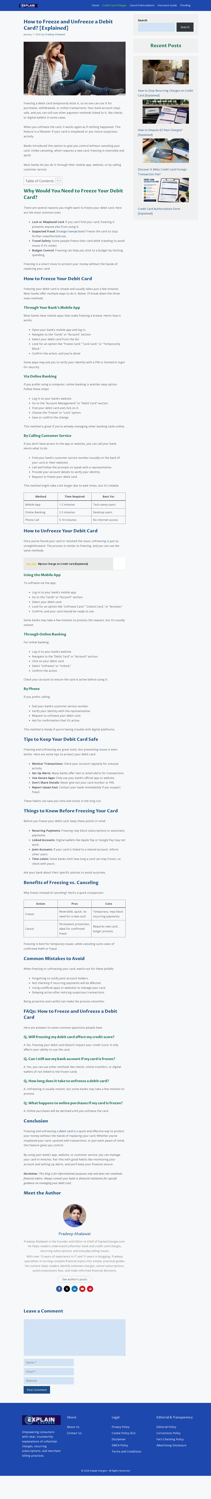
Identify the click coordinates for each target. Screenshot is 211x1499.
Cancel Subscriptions (142, 5)
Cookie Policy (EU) (123, 1433)
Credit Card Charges (114, 5)
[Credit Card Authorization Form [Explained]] (166, 191)
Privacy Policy (121, 1427)
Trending (185, 5)
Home (95, 5)
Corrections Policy (168, 1433)
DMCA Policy (120, 1445)
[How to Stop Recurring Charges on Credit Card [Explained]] (166, 73)
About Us (73, 1427)
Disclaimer (119, 1439)
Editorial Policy (166, 1427)
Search (185, 27)
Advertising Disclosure (171, 1445)
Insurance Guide (167, 5)
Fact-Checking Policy (170, 1439)
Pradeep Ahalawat (75, 1234)
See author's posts (74, 1279)
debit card (66, 1131)
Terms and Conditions (126, 1451)
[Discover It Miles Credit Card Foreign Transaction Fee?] (166, 151)
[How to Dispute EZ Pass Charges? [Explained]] (166, 112)
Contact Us (74, 1433)
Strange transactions (70, 231)
